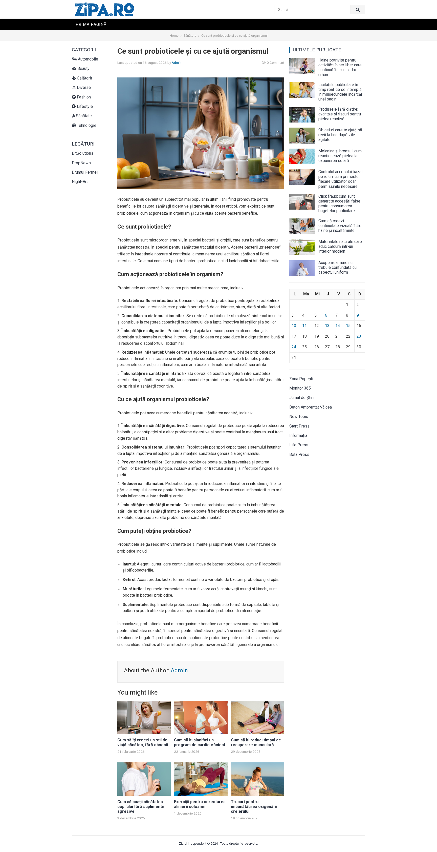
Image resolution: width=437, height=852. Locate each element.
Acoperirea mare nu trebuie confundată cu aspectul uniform (337, 267)
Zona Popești (301, 378)
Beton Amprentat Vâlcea (310, 407)
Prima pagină (91, 24)
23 (359, 336)
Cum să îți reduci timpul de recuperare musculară (256, 742)
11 (304, 325)
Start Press (299, 426)
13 (327, 325)
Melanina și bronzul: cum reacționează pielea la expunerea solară (340, 156)
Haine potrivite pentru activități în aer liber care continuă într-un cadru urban (340, 67)
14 (337, 325)
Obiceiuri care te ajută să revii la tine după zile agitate (340, 135)
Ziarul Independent (192, 843)
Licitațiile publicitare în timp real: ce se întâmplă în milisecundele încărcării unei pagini (341, 92)
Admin (176, 62)
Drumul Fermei (85, 172)
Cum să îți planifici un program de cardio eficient (199, 742)
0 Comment (275, 62)
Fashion (83, 97)
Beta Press (299, 454)
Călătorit (84, 78)
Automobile (87, 59)
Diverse (83, 87)
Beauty (83, 68)
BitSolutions (82, 153)
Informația (298, 435)
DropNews (81, 162)
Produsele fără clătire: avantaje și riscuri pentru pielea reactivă (339, 114)
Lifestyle (84, 106)
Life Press (298, 444)
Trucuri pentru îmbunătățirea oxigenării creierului (254, 806)
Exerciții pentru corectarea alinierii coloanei (200, 804)
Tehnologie (86, 125)
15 (348, 325)
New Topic (298, 416)
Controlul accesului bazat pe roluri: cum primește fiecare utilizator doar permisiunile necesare (340, 179)
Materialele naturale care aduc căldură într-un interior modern (340, 246)
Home (174, 35)
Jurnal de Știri (301, 397)
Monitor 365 (300, 388)
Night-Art (80, 181)
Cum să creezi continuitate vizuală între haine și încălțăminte (339, 225)
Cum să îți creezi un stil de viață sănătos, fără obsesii (142, 742)
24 (294, 346)
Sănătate (190, 35)
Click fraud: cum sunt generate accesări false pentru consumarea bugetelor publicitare (339, 203)
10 (294, 325)
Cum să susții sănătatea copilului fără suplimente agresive (140, 806)
